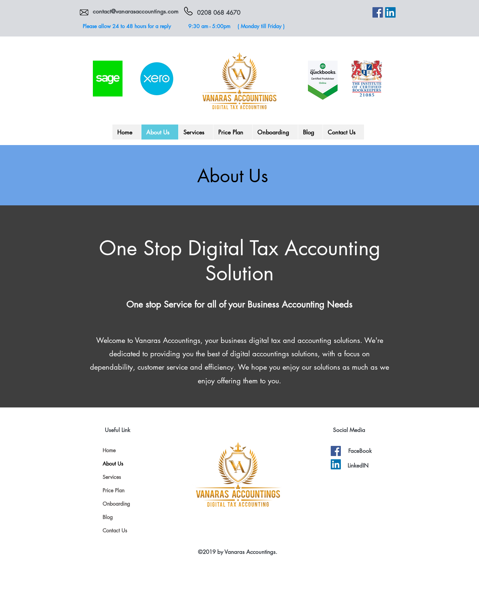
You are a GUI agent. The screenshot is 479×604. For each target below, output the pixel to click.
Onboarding (116, 503)
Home (109, 450)
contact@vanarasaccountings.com (136, 11)
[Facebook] (377, 12)
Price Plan (113, 490)
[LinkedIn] (390, 12)
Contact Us (115, 530)
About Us (113, 463)
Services (112, 477)
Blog (108, 517)
